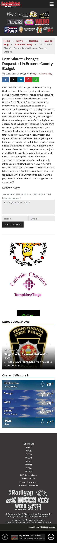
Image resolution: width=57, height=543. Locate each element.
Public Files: (28, 443)
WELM (28, 457)
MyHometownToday (42, 74)
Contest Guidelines (28, 485)
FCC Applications (28, 475)
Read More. (18, 365)
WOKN (28, 464)
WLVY (28, 461)
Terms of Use (28, 478)
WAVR (28, 450)
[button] (51, 4)
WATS (28, 447)
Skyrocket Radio (36, 520)
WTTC (28, 468)
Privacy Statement (28, 482)
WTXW (28, 471)
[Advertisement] (28, 244)
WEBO (28, 454)
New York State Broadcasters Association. (36, 523)
